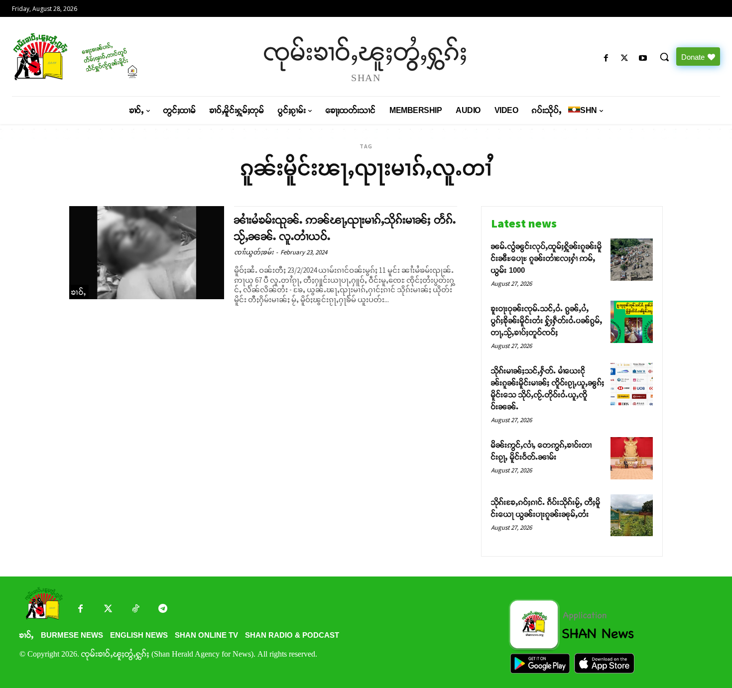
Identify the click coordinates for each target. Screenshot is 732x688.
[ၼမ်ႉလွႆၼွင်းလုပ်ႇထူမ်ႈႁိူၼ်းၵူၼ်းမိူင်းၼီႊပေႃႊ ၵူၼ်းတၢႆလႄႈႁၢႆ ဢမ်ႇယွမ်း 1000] (631, 259)
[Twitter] (108, 609)
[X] (624, 58)
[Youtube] (643, 58)
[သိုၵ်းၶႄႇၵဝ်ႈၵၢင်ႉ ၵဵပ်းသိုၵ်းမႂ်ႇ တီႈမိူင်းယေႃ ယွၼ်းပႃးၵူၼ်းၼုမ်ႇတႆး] (631, 515)
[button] (664, 57)
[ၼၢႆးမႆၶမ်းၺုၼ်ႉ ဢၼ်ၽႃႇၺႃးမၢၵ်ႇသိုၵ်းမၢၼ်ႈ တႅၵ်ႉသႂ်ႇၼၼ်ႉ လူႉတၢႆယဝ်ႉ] (146, 252)
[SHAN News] (97, 56)
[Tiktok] (135, 609)
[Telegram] (162, 609)
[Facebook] (605, 58)
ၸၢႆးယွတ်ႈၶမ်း (253, 252)
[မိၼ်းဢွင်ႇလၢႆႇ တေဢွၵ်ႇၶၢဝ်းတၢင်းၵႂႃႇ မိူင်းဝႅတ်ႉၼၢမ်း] (631, 458)
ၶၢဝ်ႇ (79, 292)
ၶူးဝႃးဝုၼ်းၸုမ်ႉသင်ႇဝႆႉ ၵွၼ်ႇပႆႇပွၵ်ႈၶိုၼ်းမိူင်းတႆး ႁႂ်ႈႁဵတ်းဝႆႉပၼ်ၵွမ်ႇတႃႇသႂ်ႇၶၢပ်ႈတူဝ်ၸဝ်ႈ (547, 320)
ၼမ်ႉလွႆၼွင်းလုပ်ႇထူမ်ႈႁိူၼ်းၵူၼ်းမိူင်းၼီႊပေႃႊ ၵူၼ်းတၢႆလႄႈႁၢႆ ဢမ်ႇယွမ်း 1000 (546, 258)
